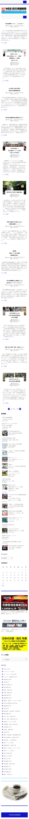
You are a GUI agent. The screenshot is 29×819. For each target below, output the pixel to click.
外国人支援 (6, 692)
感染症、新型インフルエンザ (11, 700)
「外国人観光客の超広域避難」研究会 (11, 541)
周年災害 (6, 687)
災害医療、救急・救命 (9, 724)
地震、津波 (6, 690)
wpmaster (9, 25)
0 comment (15, 27)
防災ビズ (6, 756)
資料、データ (7, 742)
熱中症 (5, 732)
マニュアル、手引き (9, 674)
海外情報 (6, 713)
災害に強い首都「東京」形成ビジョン (14, 347)
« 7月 (2, 585)
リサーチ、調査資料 (9, 677)
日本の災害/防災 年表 (9, 703)
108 (18, 409)
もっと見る (4, 42)
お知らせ (6, 669)
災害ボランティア (8, 721)
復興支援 (6, 698)
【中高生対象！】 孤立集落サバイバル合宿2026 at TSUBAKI (14, 150)
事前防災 (6, 679)
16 (26, 575)
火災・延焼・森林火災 (9, 719)
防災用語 (6, 766)
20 (14, 578)
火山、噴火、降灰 (8, 716)
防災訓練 (6, 771)
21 (18, 578)
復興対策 (6, 695)
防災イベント (7, 750)
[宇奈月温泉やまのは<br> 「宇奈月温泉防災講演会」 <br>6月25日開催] (14, 309)
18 (7, 578)
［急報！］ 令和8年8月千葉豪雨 (16, 451)
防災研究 (6, 769)
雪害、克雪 (6, 774)
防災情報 (6, 761)
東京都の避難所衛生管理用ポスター (14, 117)
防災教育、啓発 (8, 764)
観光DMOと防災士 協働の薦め (14, 192)
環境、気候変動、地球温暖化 (11, 735)
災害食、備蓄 (7, 729)
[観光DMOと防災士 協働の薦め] (14, 185)
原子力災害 (6, 685)
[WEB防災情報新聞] (14, 10)
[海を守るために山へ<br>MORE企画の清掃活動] (14, 375)
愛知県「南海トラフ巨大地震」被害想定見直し (14, 253)
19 (10, 578)
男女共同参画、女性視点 (10, 737)
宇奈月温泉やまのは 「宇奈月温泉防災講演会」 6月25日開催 (14, 315)
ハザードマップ (8, 671)
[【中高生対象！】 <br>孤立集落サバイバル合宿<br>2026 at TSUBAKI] (14, 144)
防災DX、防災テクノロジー (10, 748)
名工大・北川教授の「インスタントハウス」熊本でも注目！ (14, 473)
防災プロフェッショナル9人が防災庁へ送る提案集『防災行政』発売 (9, 425)
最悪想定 (6, 706)
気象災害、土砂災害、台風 (10, 711)
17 (3, 578)
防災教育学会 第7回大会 (8, 524)
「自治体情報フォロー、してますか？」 (14, 23)
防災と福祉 (6, 753)
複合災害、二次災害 (9, 740)
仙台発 (5, 682)
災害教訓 (6, 727)
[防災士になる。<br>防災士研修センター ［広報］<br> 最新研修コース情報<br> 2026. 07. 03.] (14, 50)
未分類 (5, 708)
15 (22, 575)
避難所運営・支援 (8, 745)
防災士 (5, 758)
